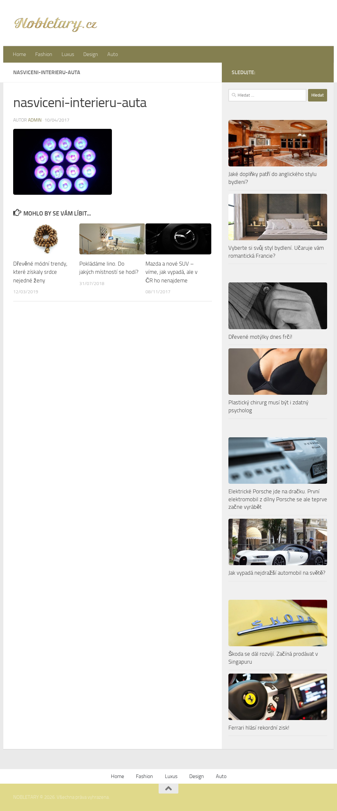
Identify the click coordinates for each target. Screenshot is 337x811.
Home (19, 54)
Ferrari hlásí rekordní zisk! (258, 727)
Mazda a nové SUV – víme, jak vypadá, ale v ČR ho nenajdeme (171, 272)
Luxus (68, 54)
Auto (112, 54)
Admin (34, 120)
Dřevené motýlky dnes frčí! (260, 336)
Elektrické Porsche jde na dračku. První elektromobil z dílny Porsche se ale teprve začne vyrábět (277, 499)
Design (90, 54)
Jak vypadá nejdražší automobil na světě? (276, 572)
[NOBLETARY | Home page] (55, 23)
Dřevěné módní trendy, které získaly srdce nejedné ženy (40, 272)
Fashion (43, 54)
